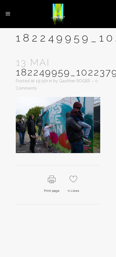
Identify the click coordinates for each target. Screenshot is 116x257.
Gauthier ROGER (74, 81)
